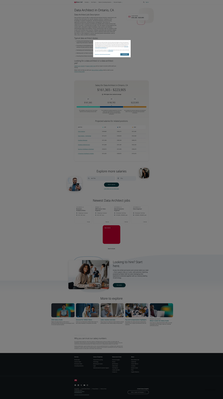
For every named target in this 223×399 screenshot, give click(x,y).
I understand (124, 54)
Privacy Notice (110, 51)
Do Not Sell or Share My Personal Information (102, 54)
